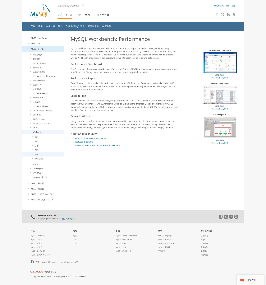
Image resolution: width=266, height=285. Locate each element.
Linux (221, 78)
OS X (226, 78)
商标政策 (65, 276)
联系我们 (204, 236)
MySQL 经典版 (36, 247)
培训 (75, 236)
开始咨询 (251, 280)
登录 (228, 6)
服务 (75, 230)
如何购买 (204, 243)
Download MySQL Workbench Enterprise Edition (97, 145)
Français (61, 262)
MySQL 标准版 (36, 243)
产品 (32, 230)
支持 (75, 243)
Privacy (33, 276)
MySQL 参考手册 (165, 236)
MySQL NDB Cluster (124, 239)
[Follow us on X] (221, 15)
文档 (87, 15)
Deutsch (52, 262)
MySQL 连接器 (164, 247)
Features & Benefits (84, 142)
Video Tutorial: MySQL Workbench (90, 138)
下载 (78, 15)
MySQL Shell (121, 243)
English (45, 262)
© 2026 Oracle (50, 272)
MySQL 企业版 (36, 239)
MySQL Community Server (126, 236)
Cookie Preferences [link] (78, 276)
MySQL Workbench (123, 251)
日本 (76, 262)
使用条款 (57, 276)
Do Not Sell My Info (44, 276)
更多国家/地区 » (68, 218)
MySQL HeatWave (37, 236)
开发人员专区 (101, 15)
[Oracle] (36, 272)
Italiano (69, 262)
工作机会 (204, 251)
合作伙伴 (204, 247)
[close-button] (259, 280)
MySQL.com (64, 15)
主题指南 (161, 251)
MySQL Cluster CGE (38, 251)
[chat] (242, 280)
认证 (75, 239)
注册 (234, 6)
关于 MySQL (206, 230)
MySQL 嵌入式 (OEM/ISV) (40, 255)
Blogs (203, 239)
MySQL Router (122, 247)
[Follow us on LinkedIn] (227, 15)
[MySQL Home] (40, 11)
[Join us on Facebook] (215, 15)
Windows (215, 78)
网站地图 (204, 255)
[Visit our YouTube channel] (233, 15)
